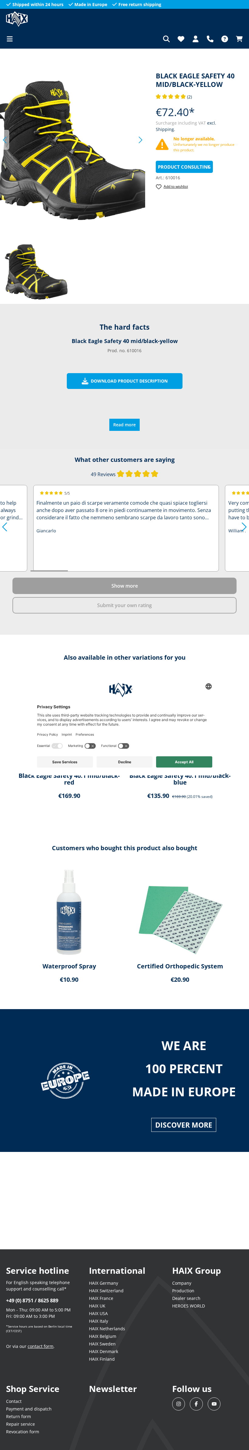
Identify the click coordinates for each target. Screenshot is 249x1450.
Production (183, 1291)
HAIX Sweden (102, 1344)
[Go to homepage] (36, 19)
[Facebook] (196, 1403)
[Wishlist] (181, 39)
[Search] (166, 39)
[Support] (210, 39)
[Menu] (11, 39)
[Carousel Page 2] (86, 571)
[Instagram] (178, 1403)
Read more (124, 425)
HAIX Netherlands (107, 1328)
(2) (174, 97)
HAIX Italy (98, 1321)
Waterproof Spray (69, 966)
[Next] (140, 140)
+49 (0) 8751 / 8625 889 (32, 1300)
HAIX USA (98, 1313)
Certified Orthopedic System (180, 966)
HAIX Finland (102, 1359)
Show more (124, 585)
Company (181, 1283)
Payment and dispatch (29, 1409)
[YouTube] (214, 1403)
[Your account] (195, 39)
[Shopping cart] (237, 39)
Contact (14, 1401)
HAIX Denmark (103, 1351)
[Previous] (4, 140)
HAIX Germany (103, 1283)
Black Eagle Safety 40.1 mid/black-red (69, 779)
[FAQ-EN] (224, 39)
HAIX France (101, 1298)
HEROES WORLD (188, 1306)
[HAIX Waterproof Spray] (69, 912)
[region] (72, 140)
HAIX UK (97, 1306)
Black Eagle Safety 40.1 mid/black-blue (179, 779)
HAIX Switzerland (106, 1291)
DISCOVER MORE (183, 1125)
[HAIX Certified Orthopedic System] (180, 912)
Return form (18, 1416)
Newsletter (113, 1388)
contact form (40, 1346)
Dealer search (186, 1298)
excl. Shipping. (68, 1441)
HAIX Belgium (102, 1336)
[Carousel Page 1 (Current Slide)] (49, 571)
